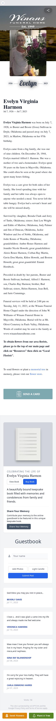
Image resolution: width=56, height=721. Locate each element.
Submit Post (28, 575)
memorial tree (38, 369)
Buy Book (30, 481)
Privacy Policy (20, 708)
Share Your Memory (18, 526)
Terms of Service (36, 708)
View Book (14, 481)
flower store (36, 374)
